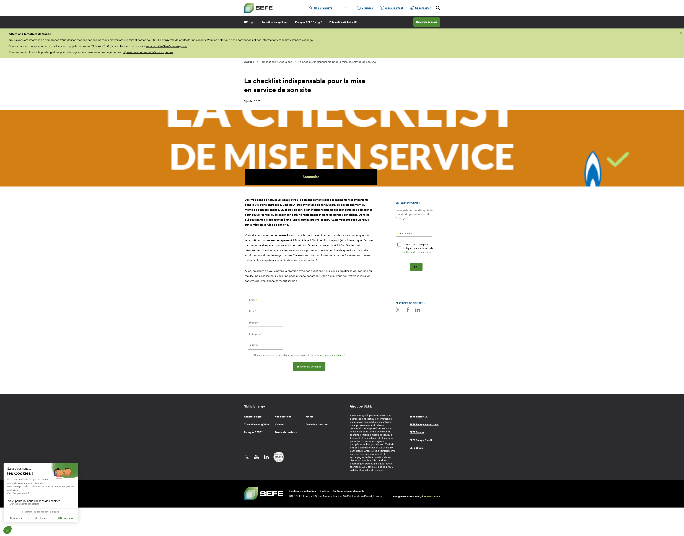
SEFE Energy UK (419, 416)
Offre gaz (249, 22)
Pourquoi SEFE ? (253, 432)
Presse (310, 416)
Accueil (249, 62)
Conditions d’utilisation (302, 491)
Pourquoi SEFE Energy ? (308, 22)
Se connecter (423, 7)
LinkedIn (417, 309)
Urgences (367, 7)
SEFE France (417, 432)
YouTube (256, 457)
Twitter (398, 309)
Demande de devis (426, 21)
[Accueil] (258, 8)
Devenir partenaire (317, 424)
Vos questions (283, 416)
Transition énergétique (275, 22)
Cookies (324, 491)
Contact (279, 424)
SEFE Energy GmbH (421, 440)
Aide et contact (394, 7)
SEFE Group (416, 448)
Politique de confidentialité (348, 491)
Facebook (408, 309)
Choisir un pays (323, 7)
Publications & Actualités (344, 22)
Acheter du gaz (252, 416)
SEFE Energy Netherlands (424, 424)
